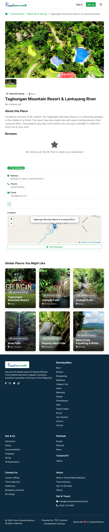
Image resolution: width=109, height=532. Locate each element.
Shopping (9, 453)
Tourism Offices (12, 477)
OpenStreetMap (95, 242)
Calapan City (62, 384)
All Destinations (12, 462)
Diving (8, 457)
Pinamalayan (62, 400)
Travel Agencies (12, 482)
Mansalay (60, 392)
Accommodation (12, 449)
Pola (58, 404)
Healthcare (10, 486)
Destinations (17, 13)
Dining (8, 445)
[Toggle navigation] (101, 4)
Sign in (79, 4)
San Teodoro (62, 417)
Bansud (59, 372)
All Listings (10, 494)
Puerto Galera (62, 409)
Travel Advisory (63, 482)
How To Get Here (64, 486)
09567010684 (17, 187)
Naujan (59, 396)
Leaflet (83, 242)
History (59, 490)
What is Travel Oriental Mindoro (70, 477)
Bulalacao (60, 380)
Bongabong (61, 376)
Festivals (60, 445)
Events (59, 441)
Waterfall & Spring (37, 13)
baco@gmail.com (19, 196)
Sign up (90, 4)
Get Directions (56, 247)
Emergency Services (14, 490)
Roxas (59, 413)
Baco (33, 94)
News (58, 449)
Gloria (58, 388)
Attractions (10, 441)
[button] (54, 226)
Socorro (59, 421)
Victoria (59, 425)
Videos (59, 461)
